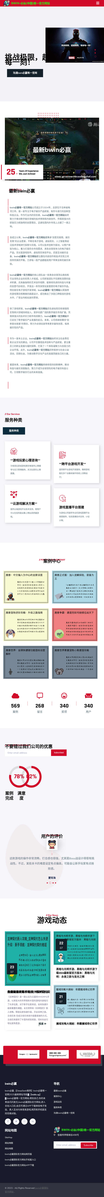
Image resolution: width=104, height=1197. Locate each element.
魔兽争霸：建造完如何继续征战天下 (78, 641)
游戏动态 (58, 1102)
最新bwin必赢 (60, 1090)
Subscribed (59, 752)
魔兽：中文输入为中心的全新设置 (29, 604)
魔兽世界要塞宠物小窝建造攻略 (78, 681)
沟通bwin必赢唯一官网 (64, 1113)
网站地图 (9, 1143)
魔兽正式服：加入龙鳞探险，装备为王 (78, 604)
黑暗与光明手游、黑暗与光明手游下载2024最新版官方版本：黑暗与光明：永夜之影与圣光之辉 (76, 973)
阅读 (41, 1023)
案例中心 (58, 1096)
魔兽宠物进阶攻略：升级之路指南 (29, 641)
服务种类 (18, 73)
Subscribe (88, 1145)
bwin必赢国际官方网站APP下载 (19, 1165)
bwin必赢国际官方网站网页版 (18, 1154)
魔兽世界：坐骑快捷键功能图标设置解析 (29, 679)
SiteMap (8, 1137)
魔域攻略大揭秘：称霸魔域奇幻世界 (76, 1024)
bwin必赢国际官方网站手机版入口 (20, 1159)
